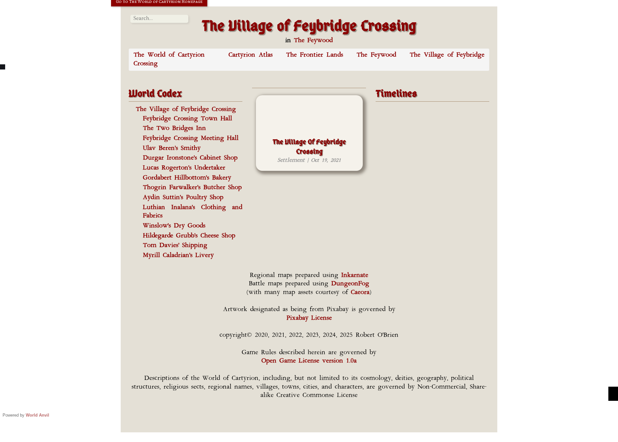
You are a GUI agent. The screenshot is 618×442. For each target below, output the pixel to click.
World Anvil (37, 415)
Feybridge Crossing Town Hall (187, 119)
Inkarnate (354, 275)
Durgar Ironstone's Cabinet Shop (190, 158)
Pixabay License (309, 318)
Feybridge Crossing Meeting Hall (191, 138)
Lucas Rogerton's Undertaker (184, 168)
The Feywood (313, 41)
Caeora (360, 293)
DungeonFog (350, 284)
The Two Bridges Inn (174, 128)
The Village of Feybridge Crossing (186, 109)
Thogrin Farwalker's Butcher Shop (192, 188)
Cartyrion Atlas (251, 55)
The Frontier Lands (314, 55)
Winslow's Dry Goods (174, 226)
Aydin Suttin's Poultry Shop (183, 198)
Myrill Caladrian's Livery (178, 256)
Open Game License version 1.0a (309, 361)
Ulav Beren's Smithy (172, 148)
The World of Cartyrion (169, 55)
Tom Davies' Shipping (175, 246)
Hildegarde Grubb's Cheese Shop (189, 236)
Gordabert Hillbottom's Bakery (187, 178)
